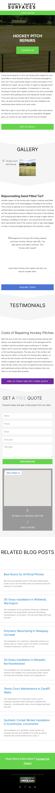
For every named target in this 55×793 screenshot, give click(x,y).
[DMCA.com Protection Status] (27, 780)
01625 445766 (27, 527)
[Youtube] (30, 787)
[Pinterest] (35, 787)
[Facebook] (25, 787)
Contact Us (27, 50)
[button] (49, 6)
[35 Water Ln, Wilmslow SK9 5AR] (27, 510)
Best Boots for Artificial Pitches (24, 574)
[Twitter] (20, 787)
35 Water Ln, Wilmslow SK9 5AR (27, 516)
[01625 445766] (27, 522)
